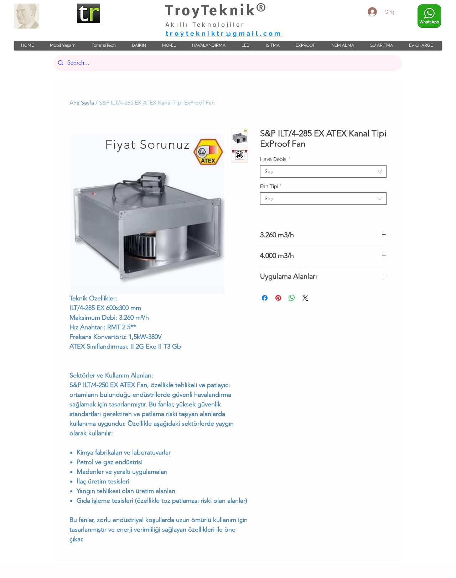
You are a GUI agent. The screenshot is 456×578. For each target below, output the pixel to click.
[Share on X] (305, 298)
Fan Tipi (270, 186)
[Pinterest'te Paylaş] (278, 298)
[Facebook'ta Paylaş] (264, 298)
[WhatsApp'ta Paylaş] (291, 298)
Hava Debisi (275, 159)
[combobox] (323, 171)
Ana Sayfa (81, 102)
